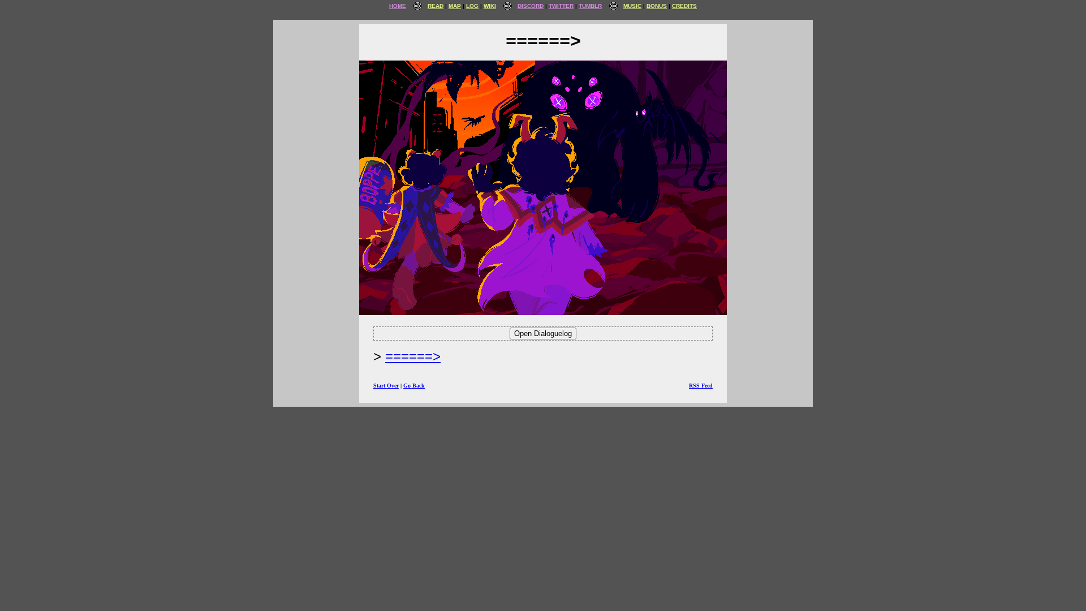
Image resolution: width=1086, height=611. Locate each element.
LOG (472, 6)
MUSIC (632, 6)
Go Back (414, 385)
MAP (455, 6)
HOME (397, 6)
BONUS (657, 6)
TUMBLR (590, 6)
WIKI (490, 6)
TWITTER (561, 6)
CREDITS (684, 6)
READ (435, 6)
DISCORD (531, 6)
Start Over (386, 385)
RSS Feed (701, 385)
